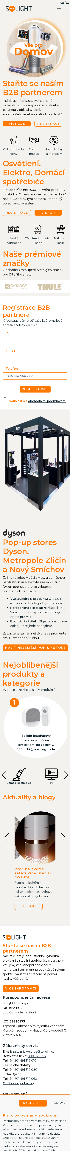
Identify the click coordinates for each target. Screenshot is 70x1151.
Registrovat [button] (35, 389)
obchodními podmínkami (47, 401)
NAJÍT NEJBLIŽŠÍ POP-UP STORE (35, 648)
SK (62, 2)
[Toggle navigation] (59, 8)
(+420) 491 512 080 (24, 1069)
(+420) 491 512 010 (23, 1060)
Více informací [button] (21, 988)
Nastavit (59, 1102)
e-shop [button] (48, 212)
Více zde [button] (17, 123)
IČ (7, 334)
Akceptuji (33, 1103)
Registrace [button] (48, 123)
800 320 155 (37, 1056)
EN (67, 2)
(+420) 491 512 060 (24, 1079)
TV (51, 782)
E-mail (10, 351)
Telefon (12, 368)
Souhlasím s (37, 401)
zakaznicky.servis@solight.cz (34, 1051)
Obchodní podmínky (18, 1083)
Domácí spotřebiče (19, 782)
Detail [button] (28, 906)
